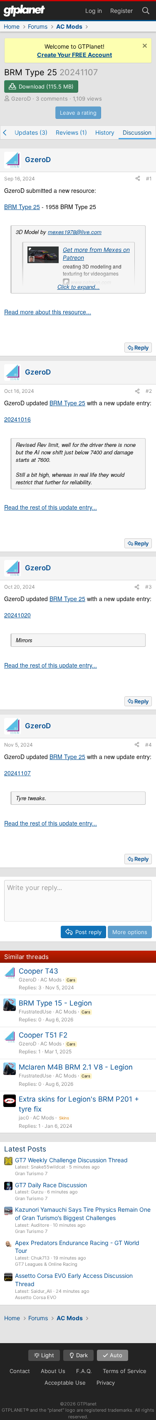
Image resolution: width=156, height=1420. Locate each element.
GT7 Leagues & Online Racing (46, 1264)
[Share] (137, 179)
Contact (20, 1371)
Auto (115, 1355)
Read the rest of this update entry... (50, 507)
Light (47, 1355)
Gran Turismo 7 (31, 1173)
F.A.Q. (84, 1371)
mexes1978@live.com (75, 232)
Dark (81, 1355)
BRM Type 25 (22, 206)
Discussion (137, 132)
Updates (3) (31, 132)
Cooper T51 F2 (43, 1035)
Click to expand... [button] (78, 287)
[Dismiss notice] (143, 46)
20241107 (17, 773)
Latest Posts (25, 1149)
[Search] (145, 9)
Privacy (106, 1382)
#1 (149, 178)
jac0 (24, 1117)
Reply (141, 347)
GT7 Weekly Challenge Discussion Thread (71, 1160)
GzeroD (21, 98)
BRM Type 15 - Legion (55, 1003)
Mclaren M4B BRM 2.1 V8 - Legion (76, 1067)
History (104, 132)
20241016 (17, 419)
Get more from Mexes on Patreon (96, 253)
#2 (149, 391)
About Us (53, 1371)
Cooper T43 (38, 971)
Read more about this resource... (47, 312)
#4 (148, 745)
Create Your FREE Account (74, 54)
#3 (148, 587)
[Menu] (24, 11)
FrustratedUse (35, 1011)
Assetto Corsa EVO (35, 1297)
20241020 (17, 615)
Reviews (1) (71, 132)
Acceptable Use (65, 1382)
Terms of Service (124, 1371)
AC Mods (51, 979)
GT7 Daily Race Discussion (51, 1184)
